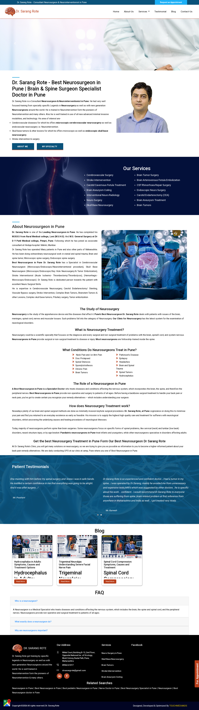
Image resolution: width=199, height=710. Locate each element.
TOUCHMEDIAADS (178, 705)
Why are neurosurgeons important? (31, 630)
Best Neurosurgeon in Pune (48, 688)
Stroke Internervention (99, 180)
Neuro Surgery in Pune (112, 653)
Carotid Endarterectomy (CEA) (153, 195)
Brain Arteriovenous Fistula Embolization (158, 180)
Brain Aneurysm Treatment (151, 200)
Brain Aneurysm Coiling (99, 190)
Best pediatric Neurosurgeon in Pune (80, 688)
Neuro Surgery (94, 200)
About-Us (129, 11)
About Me (22, 146)
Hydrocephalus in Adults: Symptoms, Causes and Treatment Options (27, 564)
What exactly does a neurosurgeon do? (33, 621)
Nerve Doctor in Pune (109, 688)
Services (143, 11)
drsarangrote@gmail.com (74, 670)
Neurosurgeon (165, 688)
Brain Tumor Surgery (148, 175)
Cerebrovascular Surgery (100, 175)
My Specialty (49, 146)
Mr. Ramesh (18, 510)
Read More (20, 581)
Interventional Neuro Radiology (103, 195)
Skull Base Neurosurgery (100, 205)
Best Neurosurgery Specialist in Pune (139, 688)
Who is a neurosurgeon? (26, 601)
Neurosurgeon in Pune (22, 688)
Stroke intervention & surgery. (26, 139)
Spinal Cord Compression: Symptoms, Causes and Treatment (118, 564)
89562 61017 (68, 665)
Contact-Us (186, 11)
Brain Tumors (144, 205)
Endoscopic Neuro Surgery (151, 190)
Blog (173, 11)
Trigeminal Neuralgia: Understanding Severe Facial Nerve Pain (74, 564)
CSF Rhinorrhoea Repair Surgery (154, 185)
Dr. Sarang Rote (27, 11)
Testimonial (160, 11)
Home (116, 11)
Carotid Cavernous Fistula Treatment (106, 185)
